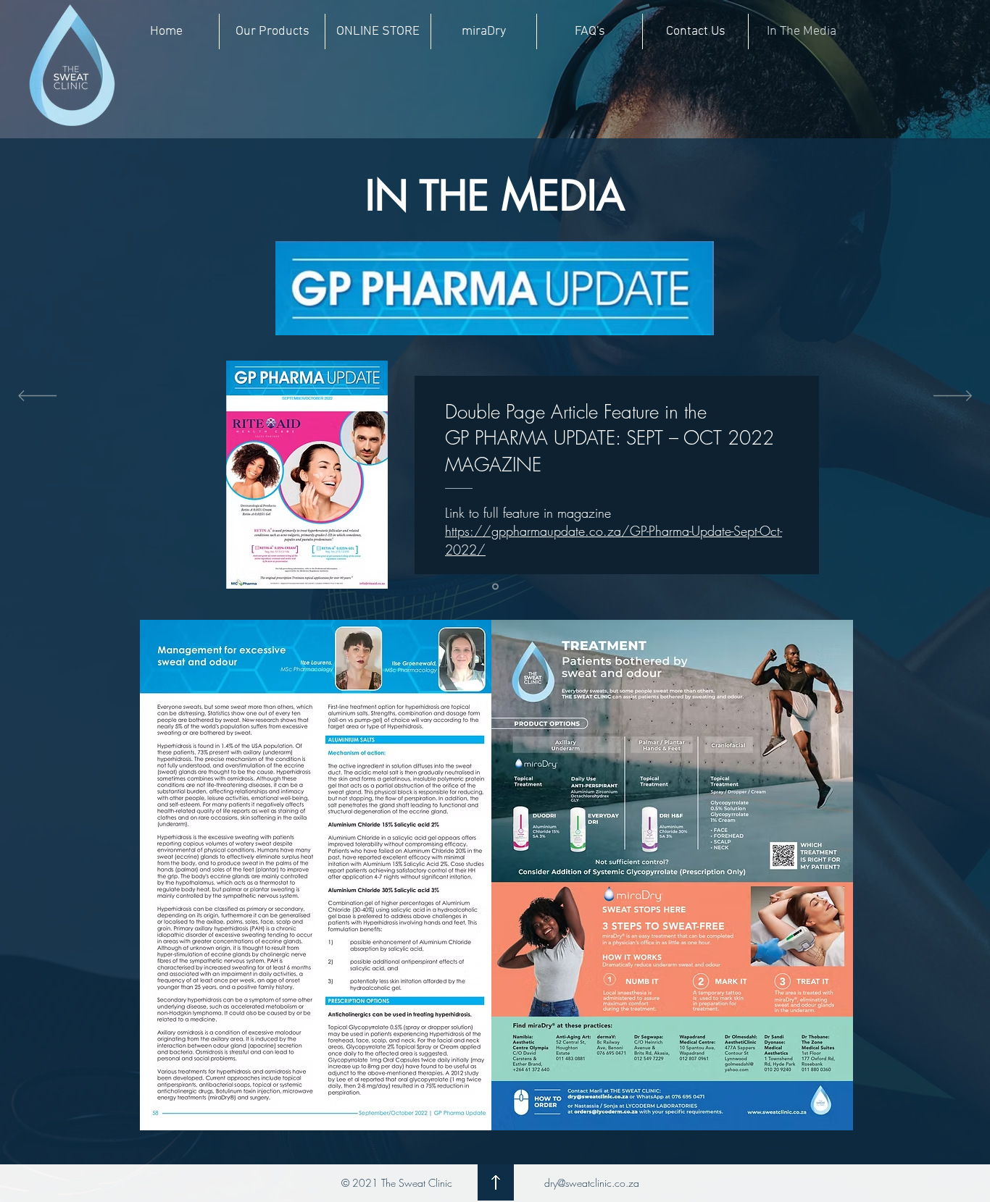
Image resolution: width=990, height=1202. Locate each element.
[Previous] (37, 396)
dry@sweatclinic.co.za (591, 1183)
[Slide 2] (495, 587)
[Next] (952, 396)
